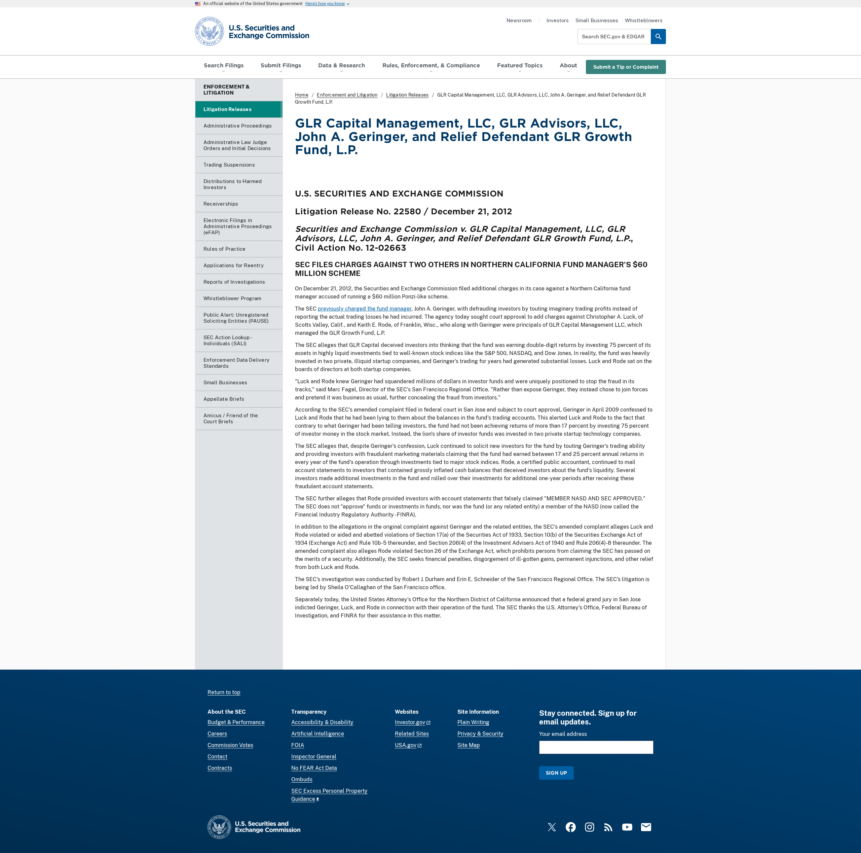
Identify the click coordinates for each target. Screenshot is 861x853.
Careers (217, 734)
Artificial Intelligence (317, 734)
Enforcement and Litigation (347, 95)
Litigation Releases (407, 95)
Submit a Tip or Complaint (626, 67)
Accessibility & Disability (322, 722)
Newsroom (519, 20)
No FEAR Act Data (314, 768)
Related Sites (412, 734)
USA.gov (405, 745)
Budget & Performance (236, 722)
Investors (558, 20)
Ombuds (301, 779)
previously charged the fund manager (364, 309)
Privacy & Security (480, 734)
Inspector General (313, 756)
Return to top (224, 692)
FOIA (297, 745)
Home (301, 95)
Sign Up (556, 773)
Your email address (563, 734)
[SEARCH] (658, 36)
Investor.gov (410, 722)
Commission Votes (230, 745)
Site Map (468, 745)
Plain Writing (473, 722)
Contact (217, 756)
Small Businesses (596, 20)
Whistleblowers (644, 20)
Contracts (220, 768)
